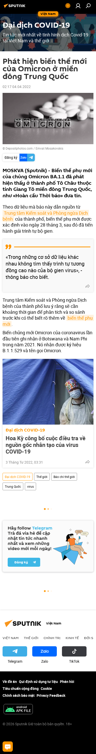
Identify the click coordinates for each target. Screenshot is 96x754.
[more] (87, 286)
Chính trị (52, 637)
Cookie (46, 688)
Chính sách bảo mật (19, 695)
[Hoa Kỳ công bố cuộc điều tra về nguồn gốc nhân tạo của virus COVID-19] (48, 392)
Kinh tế (72, 637)
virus (30, 486)
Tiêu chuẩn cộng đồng (21, 688)
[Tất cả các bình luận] (8, 746)
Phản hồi (67, 681)
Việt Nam (11, 637)
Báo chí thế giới (64, 477)
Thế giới (41, 477)
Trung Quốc (13, 486)
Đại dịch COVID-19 (25, 430)
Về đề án (10, 681)
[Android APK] (18, 709)
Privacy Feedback (51, 695)
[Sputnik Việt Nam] (15, 7)
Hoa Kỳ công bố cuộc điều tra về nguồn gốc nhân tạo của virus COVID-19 (46, 445)
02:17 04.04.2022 (17, 86)
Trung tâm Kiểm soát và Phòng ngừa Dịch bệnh (46, 216)
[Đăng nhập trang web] (78, 6)
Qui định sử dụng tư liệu (38, 681)
